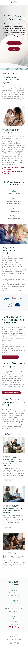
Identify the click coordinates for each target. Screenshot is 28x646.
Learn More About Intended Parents (13, 172)
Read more (8, 480)
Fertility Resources (14, 619)
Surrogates (14, 49)
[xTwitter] (15, 627)
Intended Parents (14, 43)
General (14, 456)
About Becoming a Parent (10, 357)
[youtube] (10, 626)
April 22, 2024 (7, 552)
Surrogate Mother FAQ (14, 611)
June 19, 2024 (6, 456)
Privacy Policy (14, 621)
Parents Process (14, 593)
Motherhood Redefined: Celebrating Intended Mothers (12, 511)
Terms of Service (14, 624)
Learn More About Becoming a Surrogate (14, 168)
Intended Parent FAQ (14, 595)
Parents (14, 590)
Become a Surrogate (14, 603)
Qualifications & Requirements (14, 608)
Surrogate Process (14, 606)
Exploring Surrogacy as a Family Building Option (13, 557)
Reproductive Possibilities (11, 457)
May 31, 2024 (6, 505)
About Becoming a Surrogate (11, 392)
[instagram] (18, 627)
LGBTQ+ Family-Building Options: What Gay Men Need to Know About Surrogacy (12, 463)
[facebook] (12, 627)
